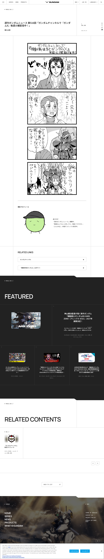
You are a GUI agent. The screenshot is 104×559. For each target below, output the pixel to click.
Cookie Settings (74, 551)
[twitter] (102, 27)
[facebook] (102, 29)
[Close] (101, 551)
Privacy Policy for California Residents (11, 556)
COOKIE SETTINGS (92, 521)
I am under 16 (85, 551)
